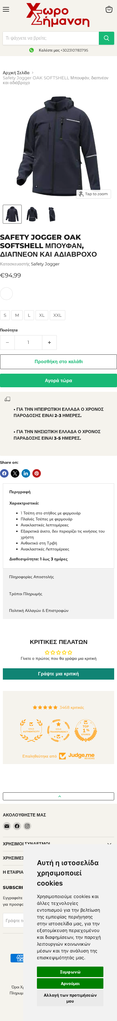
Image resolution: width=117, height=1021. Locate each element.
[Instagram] (27, 826)
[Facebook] (17, 826)
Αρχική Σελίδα (16, 72)
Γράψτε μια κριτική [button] (58, 674)
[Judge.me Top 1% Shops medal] (85, 730)
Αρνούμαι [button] (70, 983)
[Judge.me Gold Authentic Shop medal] (31, 730)
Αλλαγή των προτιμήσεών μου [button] (70, 998)
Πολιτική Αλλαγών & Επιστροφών (38, 610)
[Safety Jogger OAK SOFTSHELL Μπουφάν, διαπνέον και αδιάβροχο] (12, 214)
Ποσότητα (9, 330)
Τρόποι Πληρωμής (25, 593)
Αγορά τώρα (58, 380)
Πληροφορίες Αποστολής (31, 576)
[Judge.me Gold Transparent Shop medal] (58, 730)
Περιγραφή (20, 491)
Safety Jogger (45, 264)
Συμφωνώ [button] (70, 971)
